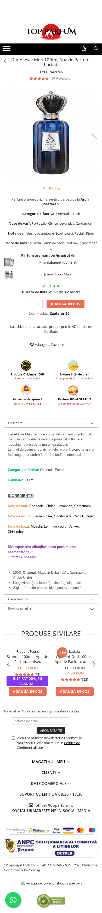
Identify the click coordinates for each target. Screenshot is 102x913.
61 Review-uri (62, 78)
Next (94, 138)
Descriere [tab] (15, 422)
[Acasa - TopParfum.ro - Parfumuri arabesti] (51, 32)
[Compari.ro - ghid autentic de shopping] (50, 900)
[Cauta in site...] (96, 48)
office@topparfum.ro (54, 805)
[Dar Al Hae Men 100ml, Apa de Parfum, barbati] (51, 133)
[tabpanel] (51, 133)
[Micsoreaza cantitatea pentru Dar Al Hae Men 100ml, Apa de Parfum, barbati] (23, 304)
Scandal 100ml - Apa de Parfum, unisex (27, 659)
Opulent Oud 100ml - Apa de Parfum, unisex (74, 659)
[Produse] (7, 50)
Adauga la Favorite (49, 344)
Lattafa (74, 651)
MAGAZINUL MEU (49, 761)
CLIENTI (49, 772)
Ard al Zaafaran (51, 72)
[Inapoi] (4, 61)
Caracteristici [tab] (18, 599)
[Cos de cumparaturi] (83, 48)
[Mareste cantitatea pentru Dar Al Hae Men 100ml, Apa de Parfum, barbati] (39, 304)
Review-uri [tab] (19, 608)
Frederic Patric (27, 651)
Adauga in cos (65, 303)
